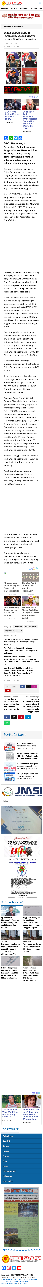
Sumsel (6, 1146)
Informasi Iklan (6, 1281)
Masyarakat (8, 1181)
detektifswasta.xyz (14, 143)
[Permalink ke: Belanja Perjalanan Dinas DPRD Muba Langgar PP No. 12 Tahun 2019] (10, 776)
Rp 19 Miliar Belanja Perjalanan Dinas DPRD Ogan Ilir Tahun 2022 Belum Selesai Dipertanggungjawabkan (27, 748)
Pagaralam (9, 631)
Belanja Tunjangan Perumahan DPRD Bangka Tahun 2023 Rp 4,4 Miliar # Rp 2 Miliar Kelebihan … (9, 973)
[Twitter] (28, 686)
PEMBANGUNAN (9, 1171)
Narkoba (18, 627)
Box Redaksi (7, 1279)
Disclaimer (18, 1279)
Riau (5, 1161)
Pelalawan (7, 1176)
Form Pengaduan (30, 1279)
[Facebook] (22, 686)
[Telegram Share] (28, 717)
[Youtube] (8, 690)
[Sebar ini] (7, 717)
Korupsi (6, 1151)
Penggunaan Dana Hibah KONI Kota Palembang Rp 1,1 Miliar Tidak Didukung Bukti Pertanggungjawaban (28, 758)
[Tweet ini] (14, 717)
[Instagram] (34, 686)
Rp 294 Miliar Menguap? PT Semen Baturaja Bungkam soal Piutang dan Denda (10, 922)
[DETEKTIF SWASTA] (12, 3)
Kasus (5, 1166)
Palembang (8, 1136)
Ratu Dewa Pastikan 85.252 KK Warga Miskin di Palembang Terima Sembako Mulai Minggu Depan (31, 704)
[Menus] (40, 3)
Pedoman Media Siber (9, 1283)
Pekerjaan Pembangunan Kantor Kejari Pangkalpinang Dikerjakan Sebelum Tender (32, 946)
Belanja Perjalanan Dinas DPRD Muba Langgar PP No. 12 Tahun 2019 (27, 776)
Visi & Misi (23, 1283)
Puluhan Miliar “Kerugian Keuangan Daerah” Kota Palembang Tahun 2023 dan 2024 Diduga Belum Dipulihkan (27, 768)
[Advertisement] (21, 246)
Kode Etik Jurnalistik (21, 1281)
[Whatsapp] (7, 723)
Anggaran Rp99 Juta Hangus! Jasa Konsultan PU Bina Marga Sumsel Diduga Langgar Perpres (32, 922)
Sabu (20, 631)
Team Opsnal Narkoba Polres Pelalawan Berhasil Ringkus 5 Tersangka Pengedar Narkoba (21, 641)
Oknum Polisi (30, 627)
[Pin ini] (21, 717)
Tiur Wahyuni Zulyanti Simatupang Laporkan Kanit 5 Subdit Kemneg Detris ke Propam (21, 650)
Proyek (6, 1156)
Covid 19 (6, 1141)
